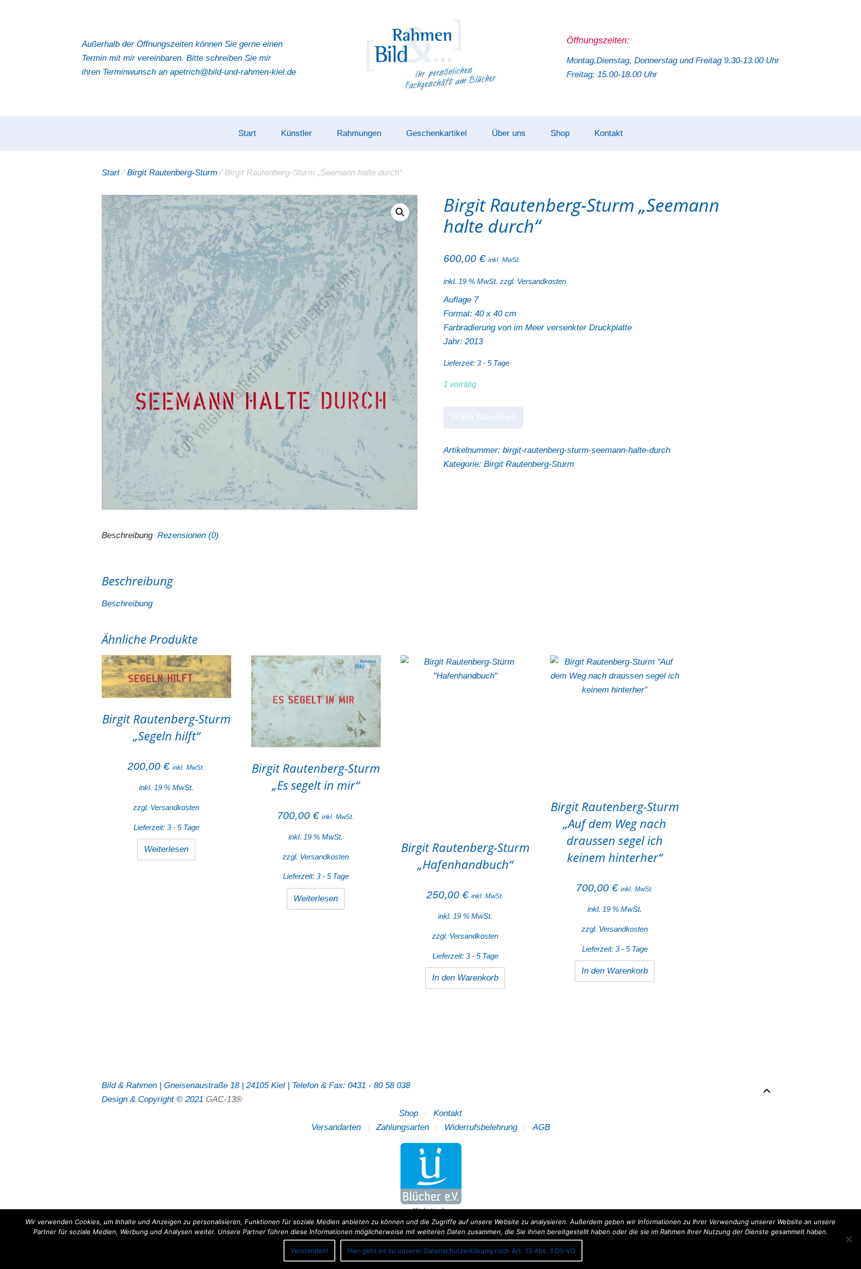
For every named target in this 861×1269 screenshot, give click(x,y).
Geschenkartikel (436, 133)
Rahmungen (359, 133)
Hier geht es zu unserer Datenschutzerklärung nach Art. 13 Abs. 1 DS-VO (461, 1251)
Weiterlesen (166, 849)
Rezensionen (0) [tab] (188, 535)
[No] (849, 1239)
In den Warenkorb (483, 417)
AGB (541, 1127)
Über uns (509, 133)
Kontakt (608, 133)
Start (247, 133)
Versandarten (336, 1127)
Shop (560, 133)
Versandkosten (541, 281)
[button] (400, 212)
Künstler (296, 133)
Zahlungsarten (402, 1127)
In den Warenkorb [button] (465, 978)
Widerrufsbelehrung (480, 1127)
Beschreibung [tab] (127, 535)
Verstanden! (309, 1251)
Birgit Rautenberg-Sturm (172, 172)
